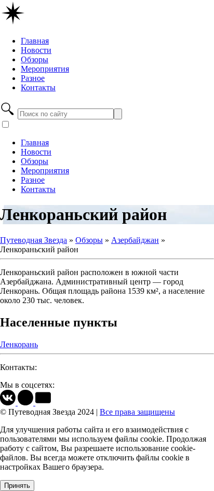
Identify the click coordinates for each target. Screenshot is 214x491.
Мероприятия (45, 68)
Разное (33, 78)
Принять (17, 485)
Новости (36, 50)
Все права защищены (137, 411)
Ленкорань (19, 344)
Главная (35, 40)
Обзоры (34, 59)
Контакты (38, 87)
